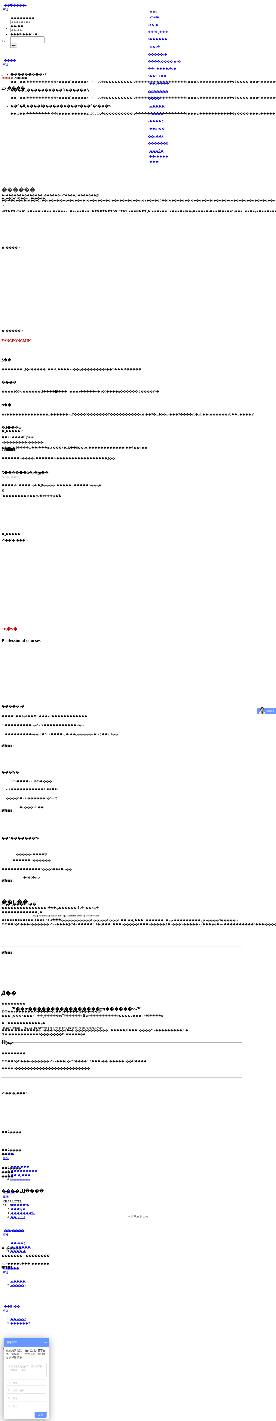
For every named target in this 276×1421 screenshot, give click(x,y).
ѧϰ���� (155, 113)
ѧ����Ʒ (155, 121)
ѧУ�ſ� (153, 24)
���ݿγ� (17, 1209)
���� (10, 60)
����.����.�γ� (164, 61)
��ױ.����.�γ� (162, 68)
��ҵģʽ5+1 (17, 1217)
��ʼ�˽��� (158, 31)
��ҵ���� (14, 1230)
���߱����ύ (15, 5)
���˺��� (19, 1166)
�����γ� (157, 54)
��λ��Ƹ (18, 1243)
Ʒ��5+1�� (157, 75)
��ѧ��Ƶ (156, 136)
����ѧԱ (156, 98)
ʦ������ (158, 39)
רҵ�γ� (9, 1192)
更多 (6, 9)
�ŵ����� (158, 91)
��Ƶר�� (12, 1306)
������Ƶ (158, 143)
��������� (23, 1170)
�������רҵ (22, 1213)
